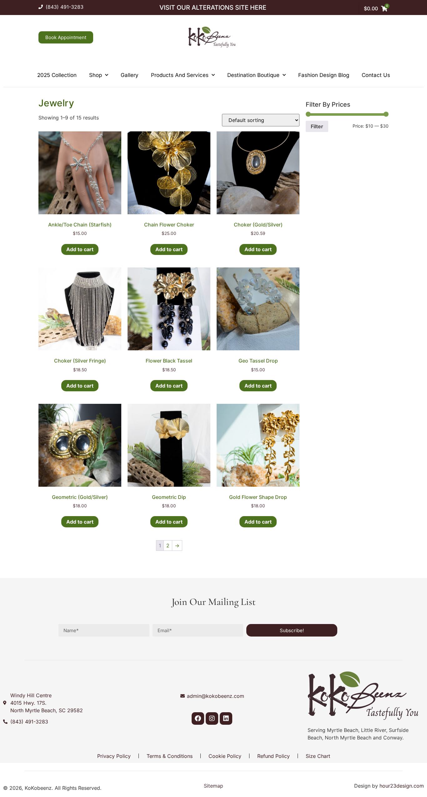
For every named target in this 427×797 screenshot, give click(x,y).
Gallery (129, 75)
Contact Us (376, 75)
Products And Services (179, 75)
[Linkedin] (226, 718)
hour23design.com (401, 786)
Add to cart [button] (79, 249)
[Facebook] (198, 718)
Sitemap (213, 786)
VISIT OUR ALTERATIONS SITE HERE (212, 7)
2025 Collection (57, 75)
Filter (317, 126)
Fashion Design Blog (323, 75)
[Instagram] (212, 718)
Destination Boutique (253, 75)
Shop (95, 75)
